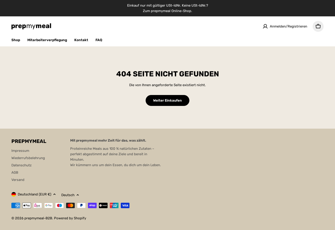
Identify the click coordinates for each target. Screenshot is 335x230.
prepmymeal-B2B (38, 218)
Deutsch (68, 195)
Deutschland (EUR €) (34, 194)
